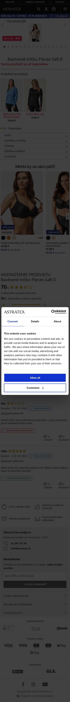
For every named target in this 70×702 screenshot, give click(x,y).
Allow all (35, 377)
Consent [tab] (12, 321)
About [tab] (57, 321)
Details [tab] (35, 321)
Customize (33, 387)
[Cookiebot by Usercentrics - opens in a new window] (51, 312)
